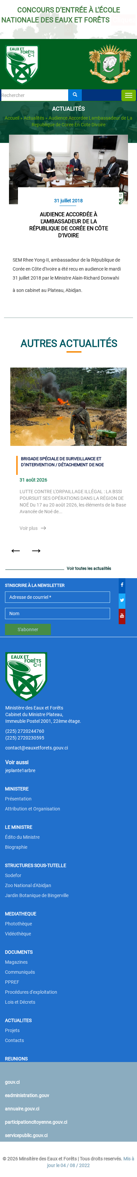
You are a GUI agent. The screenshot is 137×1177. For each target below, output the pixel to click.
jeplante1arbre (20, 770)
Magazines (16, 962)
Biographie (16, 847)
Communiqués (20, 972)
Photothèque (18, 923)
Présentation (18, 798)
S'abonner (28, 629)
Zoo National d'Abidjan (28, 885)
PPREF (12, 982)
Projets (12, 1030)
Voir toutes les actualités (89, 568)
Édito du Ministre (22, 837)
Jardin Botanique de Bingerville (36, 895)
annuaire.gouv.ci (22, 1108)
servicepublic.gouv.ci (26, 1135)
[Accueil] (68, 56)
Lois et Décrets (20, 1002)
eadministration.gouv (27, 1095)
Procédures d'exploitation (31, 992)
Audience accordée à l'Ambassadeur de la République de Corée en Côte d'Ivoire (68, 225)
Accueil (12, 118)
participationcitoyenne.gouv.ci (36, 1122)
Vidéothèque (18, 933)
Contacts (14, 1040)
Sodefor (13, 875)
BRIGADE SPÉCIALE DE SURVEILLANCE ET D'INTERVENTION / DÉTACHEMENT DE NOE (62, 462)
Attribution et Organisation (32, 808)
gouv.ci (12, 1082)
